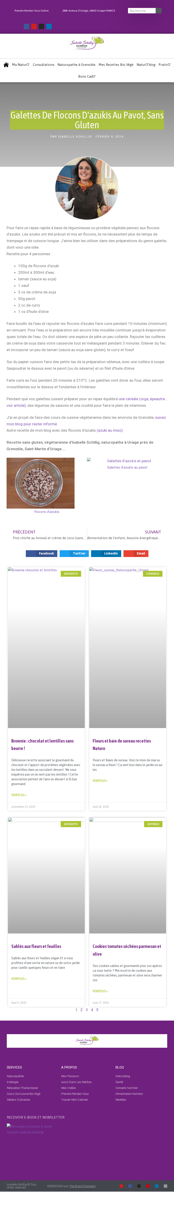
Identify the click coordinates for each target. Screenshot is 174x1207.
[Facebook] (26, 26)
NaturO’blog (146, 65)
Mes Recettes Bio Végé (116, 65)
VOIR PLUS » (18, 795)
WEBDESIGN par (71, 1186)
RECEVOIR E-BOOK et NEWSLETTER (35, 1117)
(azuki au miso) (110, 430)
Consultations (43, 65)
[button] (11, 486)
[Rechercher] (159, 10)
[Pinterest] (148, 1186)
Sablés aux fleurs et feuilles (36, 946)
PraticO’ (165, 65)
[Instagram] (41, 26)
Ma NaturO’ (21, 65)
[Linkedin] (49, 26)
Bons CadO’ (87, 76)
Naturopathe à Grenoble (76, 65)
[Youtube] (34, 26)
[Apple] (165, 1186)
